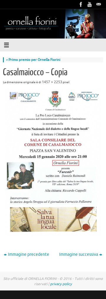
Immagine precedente (28, 254)
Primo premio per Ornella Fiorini (33, 59)
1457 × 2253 (52, 81)
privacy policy (61, 284)
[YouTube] (89, 4)
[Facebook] (81, 4)
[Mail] (98, 4)
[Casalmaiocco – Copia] (53, 162)
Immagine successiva (78, 254)
